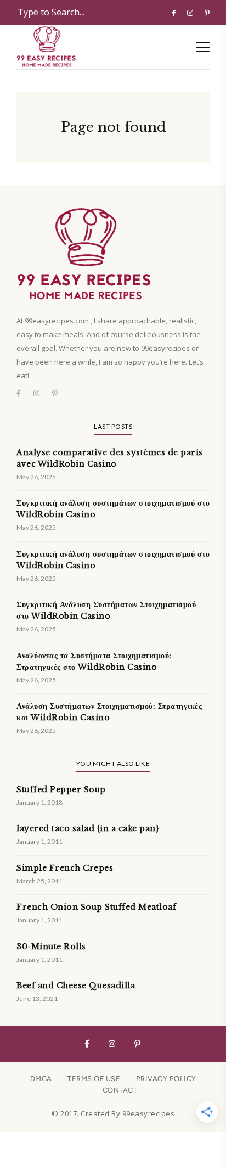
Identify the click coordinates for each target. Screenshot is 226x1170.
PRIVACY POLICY (166, 1078)
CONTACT (120, 1090)
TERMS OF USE (93, 1078)
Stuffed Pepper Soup (61, 789)
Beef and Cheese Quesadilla (75, 985)
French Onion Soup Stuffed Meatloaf (96, 907)
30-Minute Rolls (51, 946)
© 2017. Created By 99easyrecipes (113, 1113)
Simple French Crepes (64, 868)
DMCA (41, 1078)
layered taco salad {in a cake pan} (87, 828)
